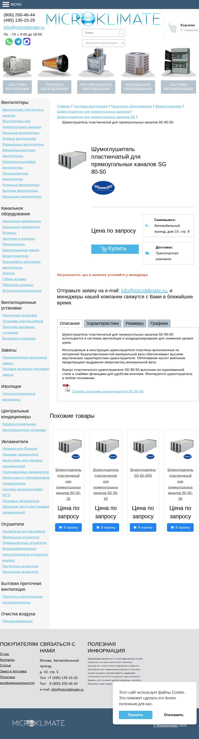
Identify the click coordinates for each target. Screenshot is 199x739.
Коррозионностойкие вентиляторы (19, 164)
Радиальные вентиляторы (23, 144)
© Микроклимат (165, 725)
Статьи (5, 665)
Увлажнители (14, 441)
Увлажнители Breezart (19, 448)
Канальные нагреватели (21, 221)
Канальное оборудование (15, 211)
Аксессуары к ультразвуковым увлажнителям (26, 480)
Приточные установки (19, 315)
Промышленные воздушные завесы (24, 360)
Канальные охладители (21, 227)
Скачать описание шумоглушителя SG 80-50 (107, 391)
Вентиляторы (14, 102)
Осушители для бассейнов (23, 531)
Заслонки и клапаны (18, 238)
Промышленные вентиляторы (15, 176)
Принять (135, 715)
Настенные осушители (20, 566)
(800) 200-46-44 (19, 14)
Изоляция (11, 386)
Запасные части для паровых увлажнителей (25, 509)
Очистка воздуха (18, 613)
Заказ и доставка (13, 671)
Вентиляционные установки (18, 305)
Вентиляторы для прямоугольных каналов (21, 124)
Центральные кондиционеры (16, 414)
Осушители (12, 524)
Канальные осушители (20, 572)
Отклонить (173, 715)
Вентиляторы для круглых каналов (23, 112)
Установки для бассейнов (22, 321)
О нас (4, 654)
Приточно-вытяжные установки (18, 330)
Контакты (7, 660)
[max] (26, 41)
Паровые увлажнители (20, 454)
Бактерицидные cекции (20, 250)
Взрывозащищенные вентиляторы (18, 153)
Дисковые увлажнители (20, 501)
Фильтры (9, 233)
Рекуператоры (13, 244)
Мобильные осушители (20, 537)
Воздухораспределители (22, 290)
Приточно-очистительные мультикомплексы (22, 599)
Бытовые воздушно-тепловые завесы (25, 371)
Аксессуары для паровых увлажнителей (22, 463)
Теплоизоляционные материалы (18, 396)
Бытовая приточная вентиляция (21, 586)
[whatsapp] (9, 41)
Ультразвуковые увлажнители (25, 472)
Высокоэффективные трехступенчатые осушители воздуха (25, 554)
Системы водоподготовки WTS (22, 492)
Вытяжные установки (19, 338)
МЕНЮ (16, 4)
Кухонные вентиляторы (21, 185)
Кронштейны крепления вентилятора (21, 264)
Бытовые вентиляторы (20, 190)
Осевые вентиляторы (19, 138)
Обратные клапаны (17, 285)
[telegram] (18, 41)
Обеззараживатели (17, 621)
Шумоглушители (15, 256)
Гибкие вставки (14, 279)
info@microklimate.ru (24, 27)
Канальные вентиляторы (22, 196)
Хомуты (8, 273)
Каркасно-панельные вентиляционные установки (24, 427)
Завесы (9, 350)
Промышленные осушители (24, 543)
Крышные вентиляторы (20, 133)
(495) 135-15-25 (19, 20)
